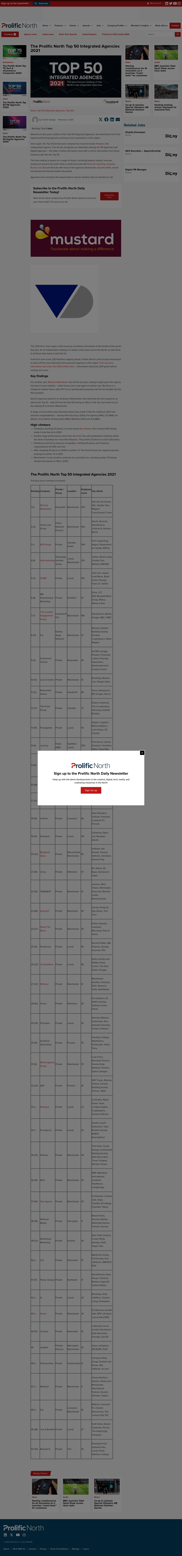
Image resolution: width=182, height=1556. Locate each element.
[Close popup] (142, 753)
